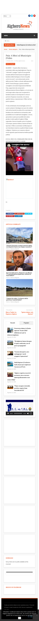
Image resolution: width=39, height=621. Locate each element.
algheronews (22, 61)
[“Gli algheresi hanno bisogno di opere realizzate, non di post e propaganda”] (10, 342)
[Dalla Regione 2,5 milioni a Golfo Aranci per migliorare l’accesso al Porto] (10, 364)
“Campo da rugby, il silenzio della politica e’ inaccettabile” (17, 299)
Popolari (26, 323)
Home (5, 49)
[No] (37, 615)
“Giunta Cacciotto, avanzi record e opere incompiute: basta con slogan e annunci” (19, 246)
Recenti (12, 323)
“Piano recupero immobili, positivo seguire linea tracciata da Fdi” (22, 388)
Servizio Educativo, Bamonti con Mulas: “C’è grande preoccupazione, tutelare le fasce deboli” (19, 274)
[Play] (8, 413)
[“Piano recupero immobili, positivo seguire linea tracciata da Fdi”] (10, 387)
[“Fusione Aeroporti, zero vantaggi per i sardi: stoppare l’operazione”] (10, 353)
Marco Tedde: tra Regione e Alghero (11, 313)
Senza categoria (13, 49)
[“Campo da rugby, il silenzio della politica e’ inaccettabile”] (19, 287)
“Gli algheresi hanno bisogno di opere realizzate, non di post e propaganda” (23, 343)
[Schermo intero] (31, 413)
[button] (19, 407)
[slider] (18, 413)
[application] (19, 407)
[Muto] (28, 413)
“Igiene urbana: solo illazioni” (27, 313)
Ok (19, 618)
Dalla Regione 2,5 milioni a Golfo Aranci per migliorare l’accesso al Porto (22, 365)
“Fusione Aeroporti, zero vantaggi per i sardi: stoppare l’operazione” (21, 354)
